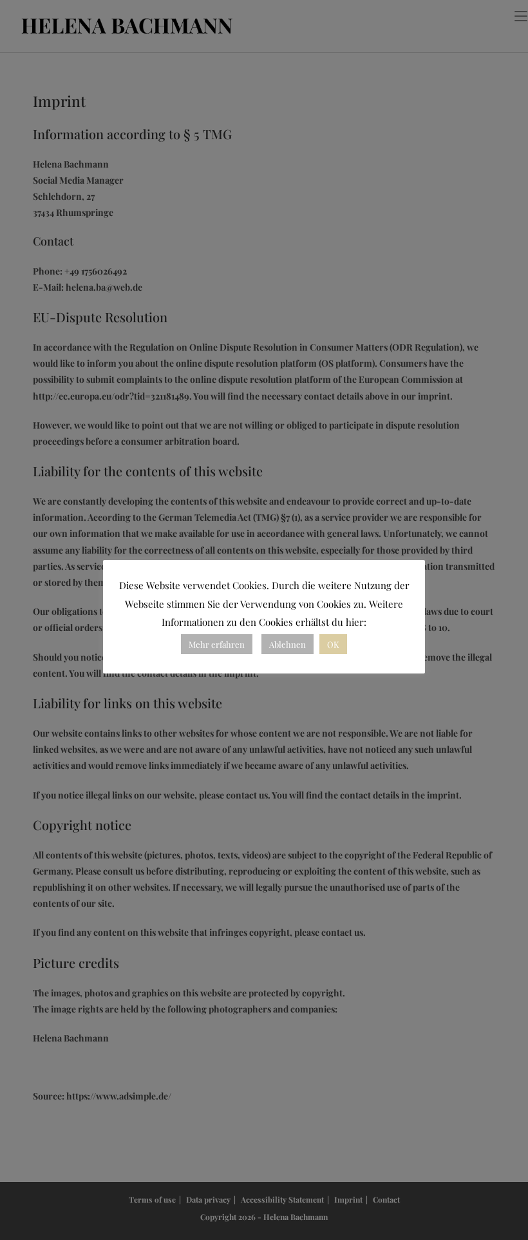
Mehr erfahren (217, 644)
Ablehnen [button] (287, 644)
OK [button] (333, 644)
